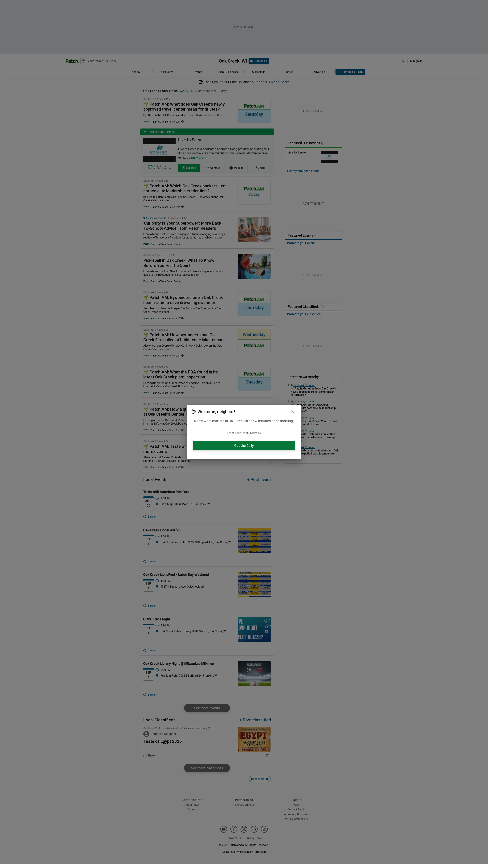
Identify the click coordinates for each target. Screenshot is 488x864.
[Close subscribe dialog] (293, 411)
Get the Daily (244, 446)
